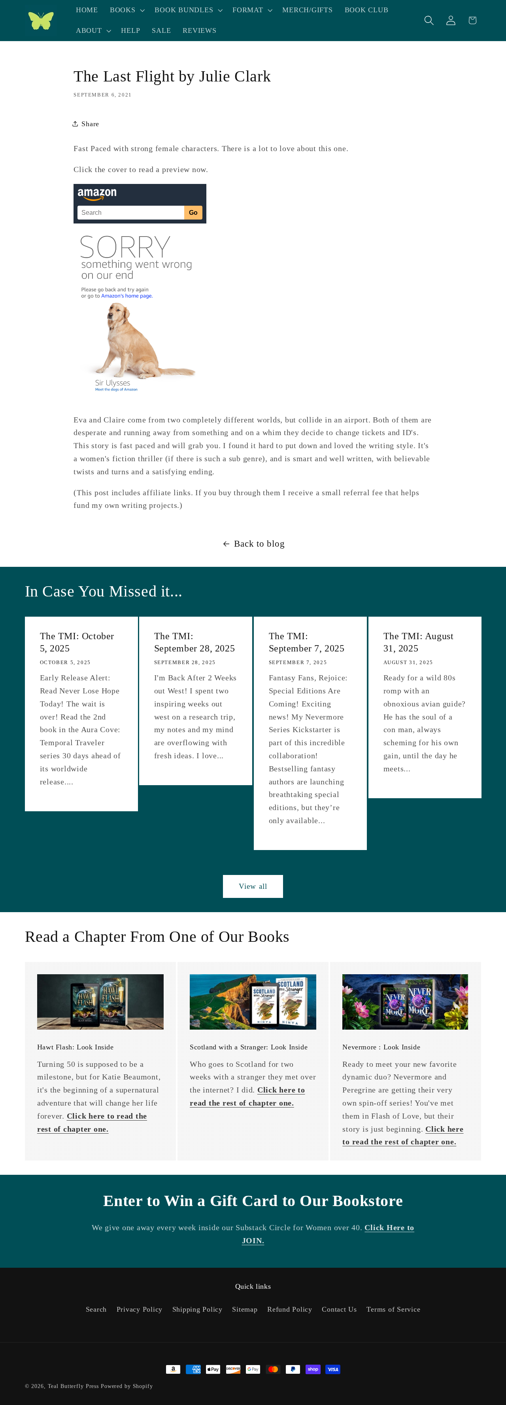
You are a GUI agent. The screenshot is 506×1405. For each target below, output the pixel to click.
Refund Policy (289, 1309)
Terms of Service (393, 1309)
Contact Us (339, 1309)
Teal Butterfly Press (73, 1386)
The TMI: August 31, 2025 (418, 642)
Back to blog (259, 544)
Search (96, 1309)
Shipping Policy (197, 1309)
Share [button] (90, 124)
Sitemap (244, 1309)
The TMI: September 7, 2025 (307, 642)
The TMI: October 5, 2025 (77, 642)
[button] (126, 10)
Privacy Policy (140, 1309)
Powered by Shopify (127, 1386)
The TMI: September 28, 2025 (194, 642)
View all (253, 886)
